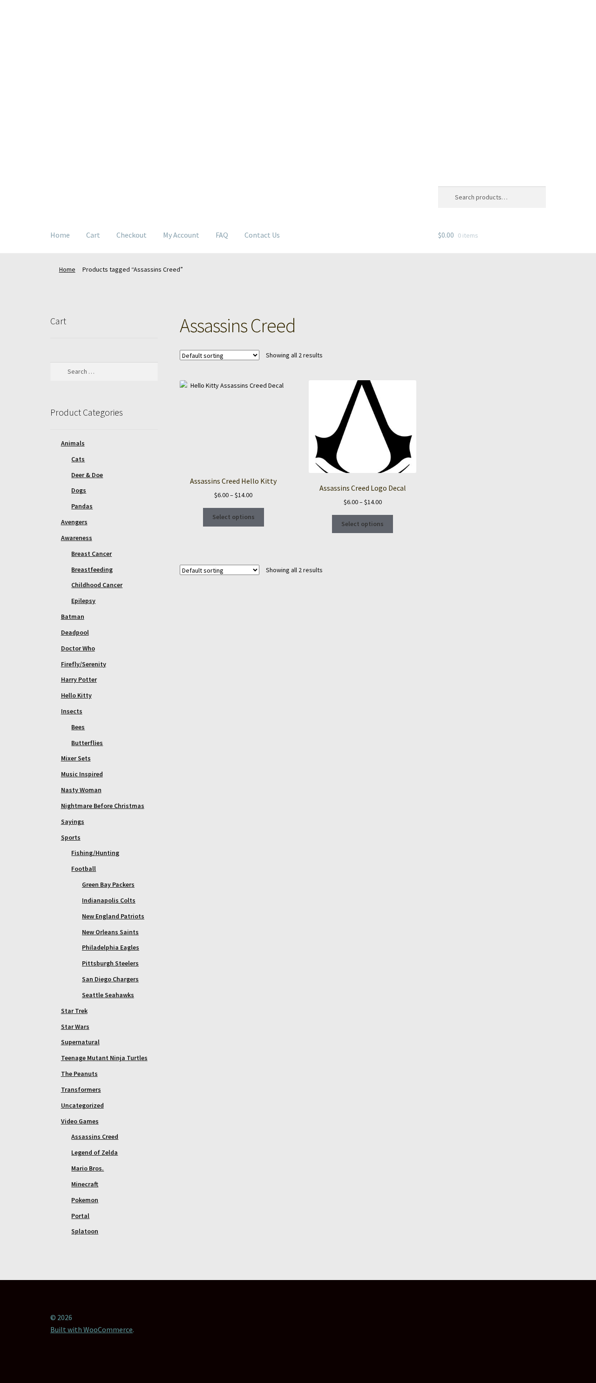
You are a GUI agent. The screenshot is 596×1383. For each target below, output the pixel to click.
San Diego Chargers (110, 979)
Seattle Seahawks (108, 995)
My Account (181, 235)
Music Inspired (82, 774)
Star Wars (75, 1026)
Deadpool (75, 632)
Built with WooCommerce (91, 1329)
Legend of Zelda (94, 1152)
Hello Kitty (76, 695)
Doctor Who (78, 648)
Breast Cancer (91, 553)
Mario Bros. (87, 1168)
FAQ (222, 235)
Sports (71, 837)
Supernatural (80, 1042)
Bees (78, 727)
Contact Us (262, 235)
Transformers (81, 1089)
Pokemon (84, 1200)
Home (60, 235)
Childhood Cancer (96, 585)
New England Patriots (113, 916)
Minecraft (84, 1184)
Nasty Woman (81, 790)
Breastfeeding (92, 569)
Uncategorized (82, 1105)
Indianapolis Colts (108, 900)
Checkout (131, 235)
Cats (78, 459)
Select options (233, 517)
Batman (72, 616)
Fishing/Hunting (95, 853)
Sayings (72, 821)
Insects (71, 711)
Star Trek (74, 1010)
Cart (93, 235)
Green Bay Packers (108, 884)
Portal (80, 1216)
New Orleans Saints (110, 932)
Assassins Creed (94, 1136)
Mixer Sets (76, 758)
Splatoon (84, 1231)
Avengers (74, 522)
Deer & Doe (87, 475)
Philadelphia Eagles (110, 947)
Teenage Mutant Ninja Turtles (104, 1058)
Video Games (80, 1121)
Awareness (76, 538)
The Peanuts (79, 1073)
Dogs (78, 490)
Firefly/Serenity (83, 664)
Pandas (82, 506)
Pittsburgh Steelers (110, 963)
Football (83, 868)
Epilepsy (83, 600)
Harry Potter (79, 679)
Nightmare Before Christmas (102, 805)
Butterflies (87, 743)
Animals (73, 443)
